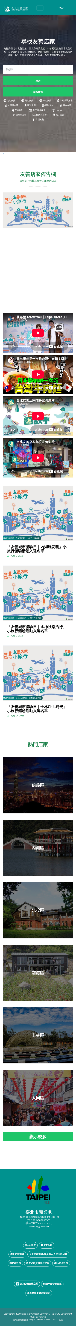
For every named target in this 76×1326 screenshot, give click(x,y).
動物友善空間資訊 (52, 1284)
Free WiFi (60, 110)
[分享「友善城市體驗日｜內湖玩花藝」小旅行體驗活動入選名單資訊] (38, 513)
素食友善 (67, 105)
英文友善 (11, 100)
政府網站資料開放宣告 (37, 1263)
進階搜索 (38, 92)
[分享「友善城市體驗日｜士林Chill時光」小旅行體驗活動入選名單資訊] (38, 673)
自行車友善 (21, 114)
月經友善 (40, 119)
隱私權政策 (15, 1263)
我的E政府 (30, 1245)
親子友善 (60, 114)
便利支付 (49, 105)
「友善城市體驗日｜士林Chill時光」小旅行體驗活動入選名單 (37, 708)
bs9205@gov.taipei (39, 1226)
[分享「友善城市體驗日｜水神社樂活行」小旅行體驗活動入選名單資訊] (38, 593)
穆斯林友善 (41, 114)
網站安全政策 (61, 1263)
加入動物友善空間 (28, 1283)
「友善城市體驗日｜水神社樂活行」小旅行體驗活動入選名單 (36, 628)
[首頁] (16, 9)
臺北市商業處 (17, 1254)
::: (3, 153)
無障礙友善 (13, 105)
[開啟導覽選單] (40, 8)
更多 (38, 785)
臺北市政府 (46, 1245)
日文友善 (29, 100)
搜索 (38, 80)
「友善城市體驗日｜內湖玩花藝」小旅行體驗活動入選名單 (36, 548)
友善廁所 (19, 110)
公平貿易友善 (39, 110)
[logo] (38, 1192)
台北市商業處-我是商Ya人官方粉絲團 (48, 1254)
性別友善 (31, 105)
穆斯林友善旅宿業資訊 (38, 1292)
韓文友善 (47, 100)
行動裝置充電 (66, 100)
